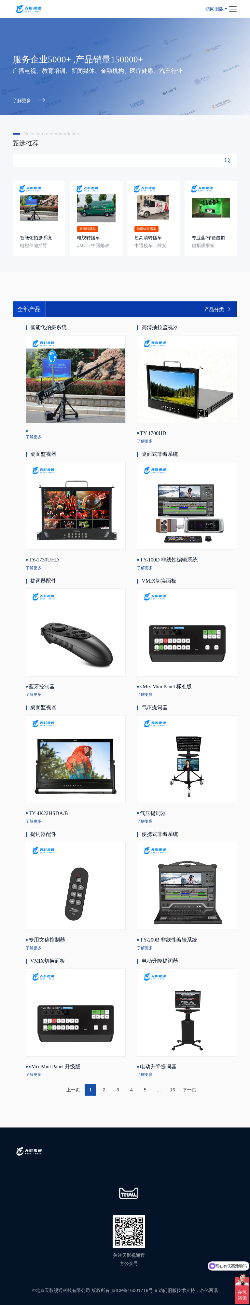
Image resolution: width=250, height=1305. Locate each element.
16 (172, 1090)
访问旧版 (214, 9)
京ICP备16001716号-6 (134, 1290)
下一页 (189, 1090)
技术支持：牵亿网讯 (197, 1290)
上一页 (73, 1090)
